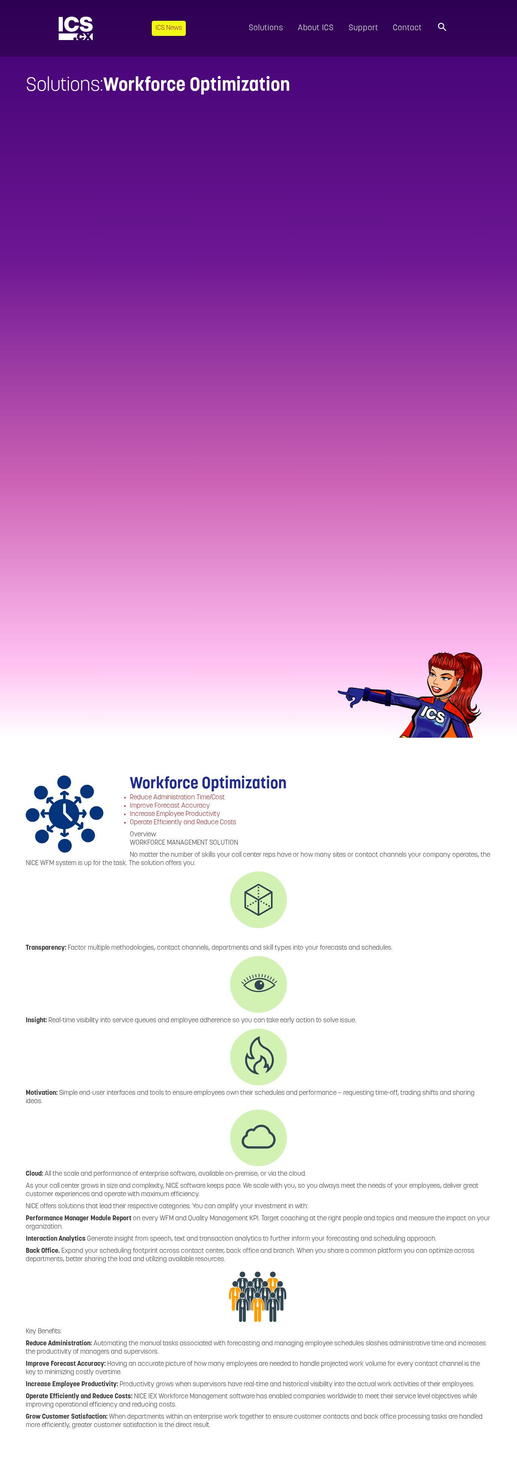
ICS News (169, 28)
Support (363, 28)
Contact (407, 28)
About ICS (316, 28)
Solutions (266, 28)
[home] (76, 28)
